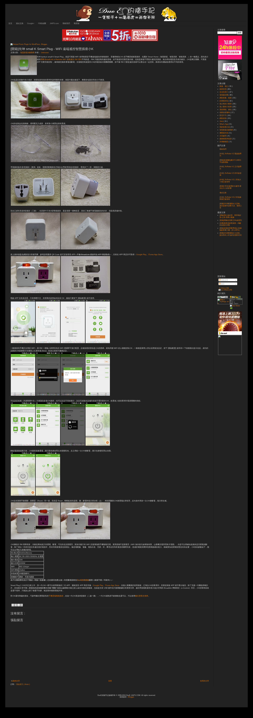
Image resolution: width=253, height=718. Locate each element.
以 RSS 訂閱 (224, 288)
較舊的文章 (204, 681)
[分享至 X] (18, 605)
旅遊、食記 (224, 86)
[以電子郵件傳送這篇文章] (12, 605)
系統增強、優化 (226, 110)
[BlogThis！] (15, 605)
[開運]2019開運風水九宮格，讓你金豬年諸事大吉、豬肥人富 (231, 206)
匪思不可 (223, 115)
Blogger (131, 697)
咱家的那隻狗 (225, 112)
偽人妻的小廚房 (226, 107)
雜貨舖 (76, 23)
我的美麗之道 (225, 127)
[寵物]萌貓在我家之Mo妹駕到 (231, 220)
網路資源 (223, 118)
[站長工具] (236, 304)
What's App (224, 124)
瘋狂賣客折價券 (141, 596)
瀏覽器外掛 (224, 133)
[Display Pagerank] (222, 297)
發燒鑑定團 (224, 95)
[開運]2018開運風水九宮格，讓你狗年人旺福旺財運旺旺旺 (231, 234)
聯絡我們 (66, 23)
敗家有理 (223, 89)
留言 (223, 284)
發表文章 (224, 280)
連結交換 (19, 23)
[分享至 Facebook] (21, 605)
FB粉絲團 (42, 23)
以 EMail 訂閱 (226, 290)
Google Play (141, 254)
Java (222, 121)
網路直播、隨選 (226, 98)
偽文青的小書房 (226, 104)
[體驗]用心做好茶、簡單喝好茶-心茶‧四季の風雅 (230, 216)
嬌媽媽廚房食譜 (226, 139)
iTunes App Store (155, 254)
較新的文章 (15, 681)
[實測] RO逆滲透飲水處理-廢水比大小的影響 (230, 187)
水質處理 (223, 136)
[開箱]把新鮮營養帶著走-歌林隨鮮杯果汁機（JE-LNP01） (231, 229)
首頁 (10, 23)
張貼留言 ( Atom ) (23, 684)
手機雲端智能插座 (56, 596)
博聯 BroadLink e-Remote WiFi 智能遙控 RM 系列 (61, 59)
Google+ (30, 23)
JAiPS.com (54, 23)
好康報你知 (224, 101)
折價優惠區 (224, 142)
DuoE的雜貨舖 (83, 580)
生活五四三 (224, 92)
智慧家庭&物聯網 (27, 52)
